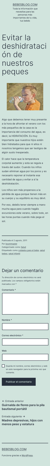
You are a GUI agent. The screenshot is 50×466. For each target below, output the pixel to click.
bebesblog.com (25, 4)
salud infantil (14, 253)
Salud (23, 247)
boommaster (11, 244)
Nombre (7, 320)
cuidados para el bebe (28, 250)
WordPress (27, 455)
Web (4, 351)
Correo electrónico (12, 335)
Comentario (9, 290)
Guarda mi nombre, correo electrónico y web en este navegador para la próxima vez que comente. (26, 369)
